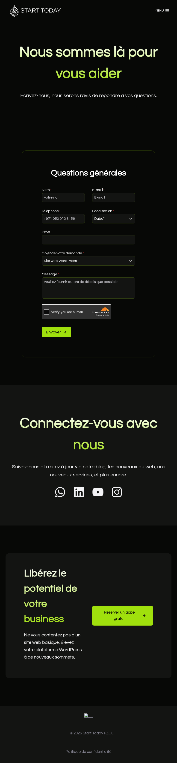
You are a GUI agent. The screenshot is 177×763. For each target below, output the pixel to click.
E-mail (98, 190)
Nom (47, 190)
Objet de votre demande (63, 253)
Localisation (103, 211)
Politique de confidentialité (88, 752)
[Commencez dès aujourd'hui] (88, 720)
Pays (46, 232)
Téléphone (51, 211)
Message (50, 274)
